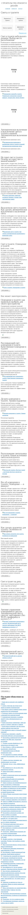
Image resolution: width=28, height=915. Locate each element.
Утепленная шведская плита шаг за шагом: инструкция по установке (12, 825)
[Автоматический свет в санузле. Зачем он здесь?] (14, 657)
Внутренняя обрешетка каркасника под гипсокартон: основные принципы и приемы (13, 806)
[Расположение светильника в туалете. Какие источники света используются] (14, 472)
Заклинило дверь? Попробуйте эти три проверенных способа (13, 860)
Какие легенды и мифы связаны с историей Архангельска (11, 791)
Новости (14, 8)
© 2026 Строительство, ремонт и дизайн (10, 907)
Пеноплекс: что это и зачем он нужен (13, 899)
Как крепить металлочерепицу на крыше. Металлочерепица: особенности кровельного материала (14, 895)
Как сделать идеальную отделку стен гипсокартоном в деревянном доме (12, 810)
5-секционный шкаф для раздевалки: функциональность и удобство (12, 780)
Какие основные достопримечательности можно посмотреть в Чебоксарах (13, 783)
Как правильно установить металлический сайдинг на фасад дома (14, 829)
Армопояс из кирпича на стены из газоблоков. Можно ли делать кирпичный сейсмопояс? (12, 884)
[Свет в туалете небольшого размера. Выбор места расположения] (14, 96)
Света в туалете (7, 28)
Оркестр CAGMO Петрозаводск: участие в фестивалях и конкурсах (14, 802)
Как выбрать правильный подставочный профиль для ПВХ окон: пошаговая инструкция (13, 739)
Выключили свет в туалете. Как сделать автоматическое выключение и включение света (14, 210)
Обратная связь (5, 913)
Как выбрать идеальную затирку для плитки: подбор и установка (12, 814)
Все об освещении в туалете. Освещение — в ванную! (12, 484)
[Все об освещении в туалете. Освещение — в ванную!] (14, 513)
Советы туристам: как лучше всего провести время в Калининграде (11, 706)
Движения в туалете (20, 28)
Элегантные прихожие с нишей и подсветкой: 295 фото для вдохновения (12, 735)
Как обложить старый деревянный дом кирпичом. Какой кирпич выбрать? (13, 853)
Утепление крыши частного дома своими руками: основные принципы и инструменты (13, 798)
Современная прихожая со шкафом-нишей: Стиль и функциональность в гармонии (12, 719)
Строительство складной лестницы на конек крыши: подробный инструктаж (13, 857)
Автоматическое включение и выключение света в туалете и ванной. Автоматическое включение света (14, 133)
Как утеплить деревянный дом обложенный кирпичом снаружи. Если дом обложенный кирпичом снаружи (13, 873)
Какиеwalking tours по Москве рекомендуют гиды (10, 752)
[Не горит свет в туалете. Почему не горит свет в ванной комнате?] (14, 197)
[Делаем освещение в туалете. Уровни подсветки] (14, 414)
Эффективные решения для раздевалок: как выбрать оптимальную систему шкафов (14, 787)
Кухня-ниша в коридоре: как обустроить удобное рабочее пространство (13, 727)
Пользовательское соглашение (12, 909)
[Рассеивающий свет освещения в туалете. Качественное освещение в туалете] (14, 378)
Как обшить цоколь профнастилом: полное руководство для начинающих (14, 710)
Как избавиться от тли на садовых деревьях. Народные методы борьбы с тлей (13, 868)
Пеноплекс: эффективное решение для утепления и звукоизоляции (13, 832)
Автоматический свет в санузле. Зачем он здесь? (12, 652)
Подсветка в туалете (7, 19)
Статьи (20, 8)
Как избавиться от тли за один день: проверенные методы (12, 768)
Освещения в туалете (20, 19)
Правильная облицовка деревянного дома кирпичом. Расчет (12, 849)
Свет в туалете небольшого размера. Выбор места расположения (13, 38)
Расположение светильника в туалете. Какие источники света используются (14, 455)
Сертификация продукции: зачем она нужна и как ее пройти (12, 902)
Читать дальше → (5, 124)
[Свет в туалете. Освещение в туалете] (14, 287)
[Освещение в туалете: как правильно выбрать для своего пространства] (14, 334)
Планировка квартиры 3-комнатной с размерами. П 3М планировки (12, 864)
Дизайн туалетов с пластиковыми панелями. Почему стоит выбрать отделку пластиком (13, 841)
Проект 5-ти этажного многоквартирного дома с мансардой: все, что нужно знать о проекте (13, 878)
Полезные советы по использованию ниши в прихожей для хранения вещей (14, 714)
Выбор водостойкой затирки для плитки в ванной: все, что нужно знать (14, 817)
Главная (7, 8)
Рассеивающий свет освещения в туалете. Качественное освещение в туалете (13, 345)
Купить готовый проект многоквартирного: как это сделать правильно (14, 821)
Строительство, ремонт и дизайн (14, 4)
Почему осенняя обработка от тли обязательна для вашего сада (11, 744)
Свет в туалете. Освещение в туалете (13, 244)
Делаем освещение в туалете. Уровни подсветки (13, 399)
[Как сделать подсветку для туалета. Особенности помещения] (14, 535)
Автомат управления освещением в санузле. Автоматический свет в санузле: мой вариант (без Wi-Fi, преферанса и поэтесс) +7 (13, 614)
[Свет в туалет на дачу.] (14, 601)
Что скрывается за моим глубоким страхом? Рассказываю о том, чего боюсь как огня (14, 756)
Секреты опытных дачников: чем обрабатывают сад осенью (11, 761)
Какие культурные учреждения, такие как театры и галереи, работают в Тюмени (13, 723)
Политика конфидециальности (8, 911)
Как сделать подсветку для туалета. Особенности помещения (13, 529)
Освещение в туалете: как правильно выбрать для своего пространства (13, 301)
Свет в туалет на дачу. (11, 581)
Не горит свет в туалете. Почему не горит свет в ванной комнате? (12, 159)
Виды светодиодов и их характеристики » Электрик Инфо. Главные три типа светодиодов (14, 890)
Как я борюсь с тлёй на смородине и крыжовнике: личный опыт (12, 748)
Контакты (4, 909)
